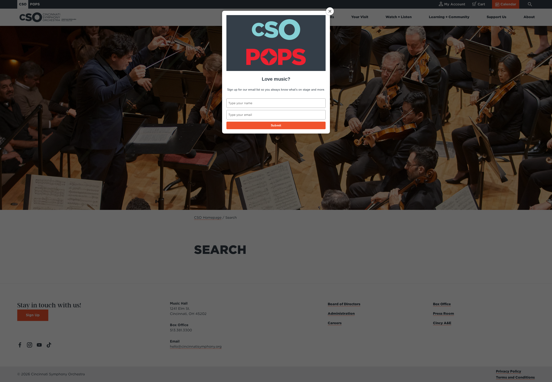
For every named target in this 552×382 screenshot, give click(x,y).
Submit (276, 125)
